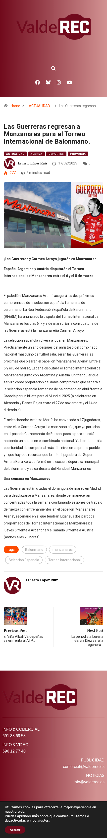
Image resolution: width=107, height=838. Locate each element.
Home (15, 106)
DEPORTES (56, 154)
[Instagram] (59, 82)
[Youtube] (69, 82)
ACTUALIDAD (39, 106)
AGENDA (36, 154)
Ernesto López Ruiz (32, 163)
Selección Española (24, 560)
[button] (53, 69)
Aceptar (15, 830)
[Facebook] (37, 82)
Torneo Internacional (64, 560)
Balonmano (34, 550)
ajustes (43, 820)
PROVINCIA (78, 154)
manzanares (63, 550)
